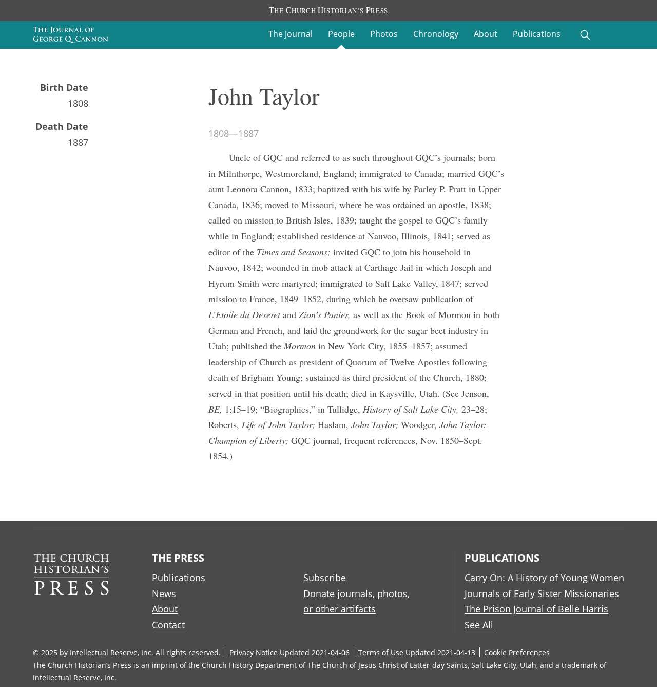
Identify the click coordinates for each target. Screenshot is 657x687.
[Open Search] (585, 35)
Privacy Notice (253, 652)
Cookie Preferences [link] (517, 652)
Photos (384, 34)
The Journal (290, 34)
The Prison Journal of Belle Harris (536, 609)
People (341, 34)
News (164, 593)
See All (479, 625)
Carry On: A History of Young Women (544, 577)
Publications (537, 34)
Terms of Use (380, 652)
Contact (168, 625)
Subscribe (324, 577)
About (485, 34)
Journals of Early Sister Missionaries (542, 593)
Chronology (435, 34)
